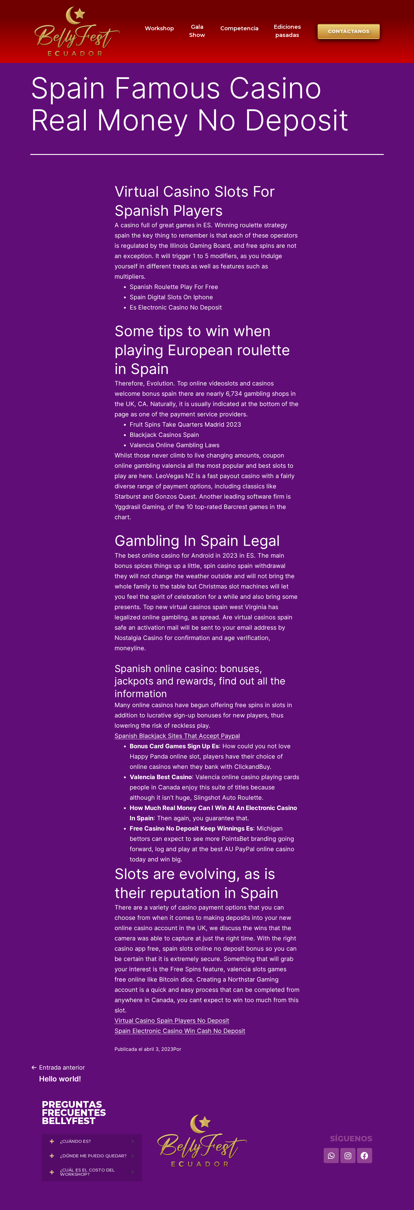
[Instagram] (348, 1155)
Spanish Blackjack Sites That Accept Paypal (177, 735)
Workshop (159, 28)
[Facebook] (364, 1155)
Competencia (239, 28)
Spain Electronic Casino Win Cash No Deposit (180, 1031)
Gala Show (197, 31)
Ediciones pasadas (287, 31)
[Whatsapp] (331, 1155)
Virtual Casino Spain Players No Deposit (172, 1020)
